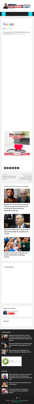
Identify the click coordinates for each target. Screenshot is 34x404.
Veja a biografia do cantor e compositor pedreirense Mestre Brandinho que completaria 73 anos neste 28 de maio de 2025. (20, 377)
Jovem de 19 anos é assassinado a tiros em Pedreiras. (20, 383)
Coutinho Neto (19, 401)
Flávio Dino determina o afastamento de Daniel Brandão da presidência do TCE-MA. (16, 232)
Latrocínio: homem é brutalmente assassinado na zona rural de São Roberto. (18, 390)
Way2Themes (16, 400)
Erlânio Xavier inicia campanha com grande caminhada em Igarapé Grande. (16, 255)
